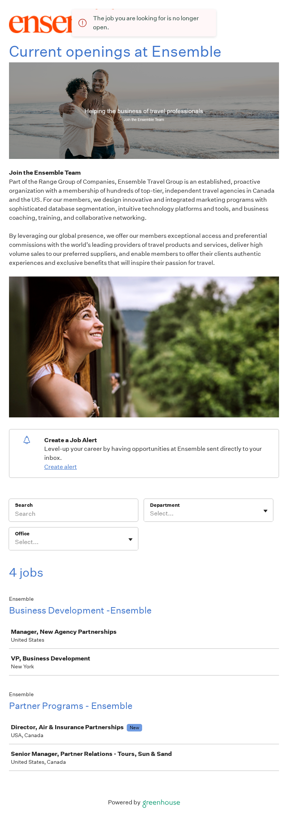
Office (22, 533)
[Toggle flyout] (265, 510)
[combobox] (150, 513)
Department (165, 505)
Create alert (60, 466)
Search (24, 505)
